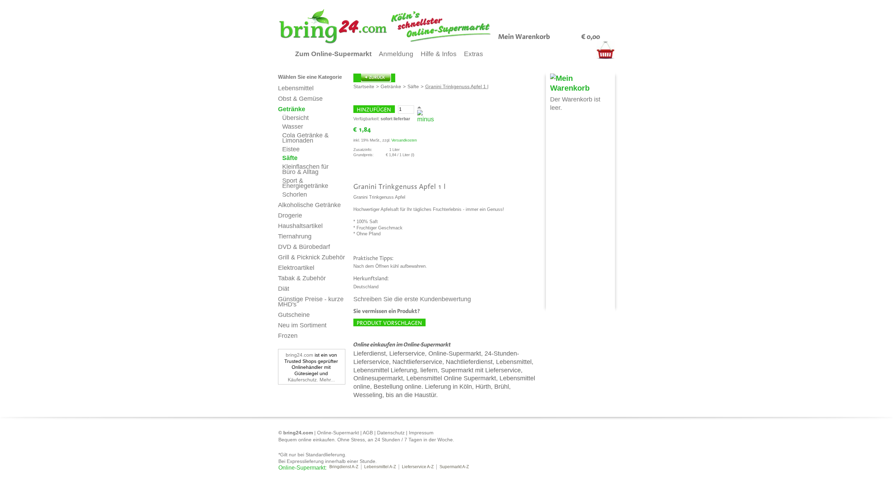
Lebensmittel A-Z (380, 466)
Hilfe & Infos (439, 54)
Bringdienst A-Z (343, 466)
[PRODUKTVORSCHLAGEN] (389, 322)
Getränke (391, 86)
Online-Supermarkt (338, 432)
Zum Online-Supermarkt (333, 54)
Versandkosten (404, 140)
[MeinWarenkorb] (524, 36)
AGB (368, 432)
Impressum (421, 432)
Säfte (413, 86)
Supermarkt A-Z (454, 466)
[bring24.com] (401, 26)
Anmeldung (396, 54)
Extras (473, 54)
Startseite (363, 86)
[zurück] (374, 78)
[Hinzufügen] (374, 109)
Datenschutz (391, 432)
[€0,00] (590, 36)
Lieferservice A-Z (418, 466)
